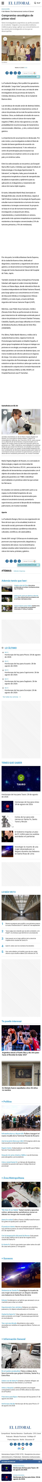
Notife (22, 1440)
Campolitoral (5, 1433)
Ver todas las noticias (10, 697)
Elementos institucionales (31, 1457)
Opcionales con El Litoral (17, 1460)
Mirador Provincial (20, 1436)
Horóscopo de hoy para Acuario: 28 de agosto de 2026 (20, 663)
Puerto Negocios (13, 1440)
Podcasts (9, 1436)
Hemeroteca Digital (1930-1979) (12, 1454)
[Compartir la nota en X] (11, 73)
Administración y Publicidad (11, 1457)
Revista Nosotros (17, 1433)
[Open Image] (5, 39)
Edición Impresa (19, 571)
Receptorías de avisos (32, 1454)
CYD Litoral (37, 1433)
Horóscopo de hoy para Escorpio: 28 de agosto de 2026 (21, 690)
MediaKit (30, 1460)
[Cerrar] (38, 77)
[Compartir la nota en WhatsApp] (15, 73)
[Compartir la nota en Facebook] (7, 73)
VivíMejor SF (31, 1436)
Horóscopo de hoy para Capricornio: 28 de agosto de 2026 (22, 672)
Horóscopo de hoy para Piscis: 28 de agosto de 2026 (22, 655)
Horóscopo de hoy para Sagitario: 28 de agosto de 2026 (21, 681)
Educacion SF (29, 1440)
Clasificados (28, 1433)
